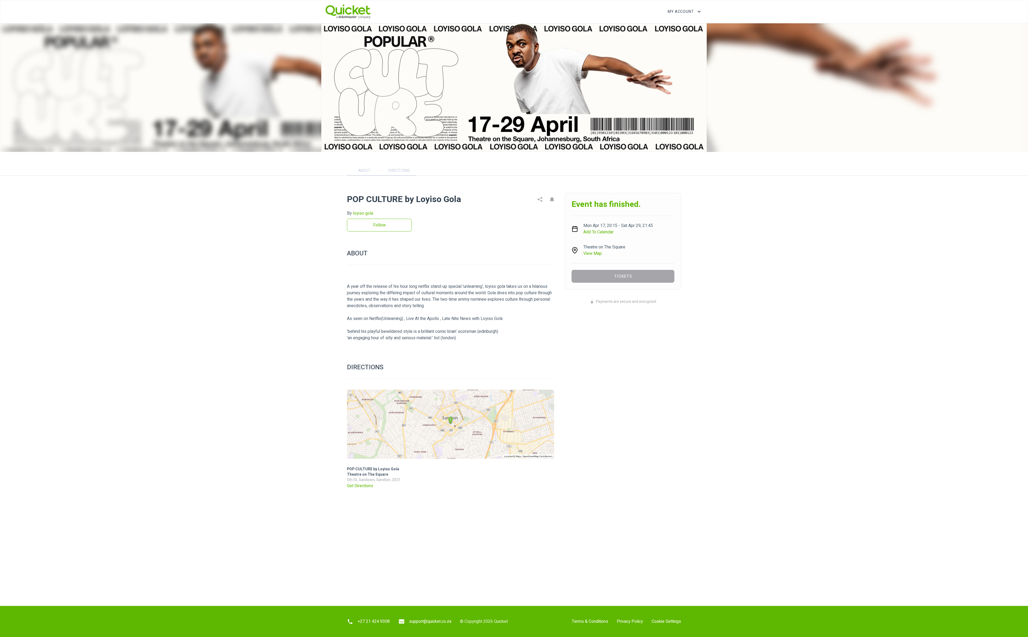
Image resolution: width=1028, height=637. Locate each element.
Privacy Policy (630, 621)
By (360, 213)
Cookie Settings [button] (666, 621)
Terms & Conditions (590, 621)
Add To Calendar (598, 232)
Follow (379, 225)
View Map (592, 253)
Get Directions (360, 486)
